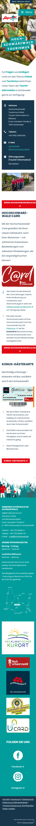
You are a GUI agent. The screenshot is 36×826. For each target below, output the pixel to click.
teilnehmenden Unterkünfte (18, 307)
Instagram (16, 787)
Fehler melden (8, 808)
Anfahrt (27, 1)
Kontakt (6, 799)
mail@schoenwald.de (18, 536)
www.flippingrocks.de (28, 822)
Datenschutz (28, 799)
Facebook (17, 766)
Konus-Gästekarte (14, 460)
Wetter (14, 1)
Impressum (16, 799)
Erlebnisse (11, 328)
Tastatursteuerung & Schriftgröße (17, 805)
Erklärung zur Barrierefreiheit (14, 802)
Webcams (20, 1)
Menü (28, 12)
